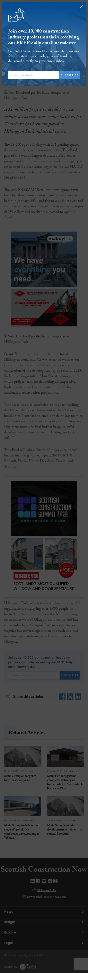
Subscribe (70, 75)
